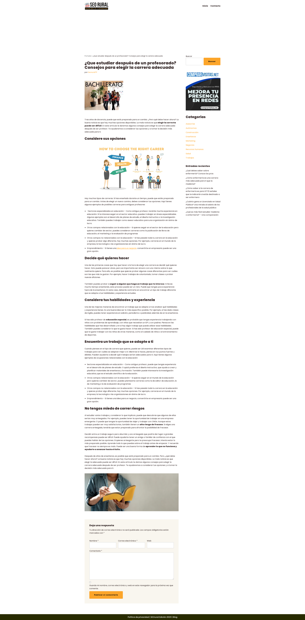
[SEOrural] (96, 6)
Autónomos (191, 128)
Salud (188, 153)
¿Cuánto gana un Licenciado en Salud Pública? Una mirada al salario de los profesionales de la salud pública (203, 204)
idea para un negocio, (126, 248)
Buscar (189, 56)
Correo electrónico (127, 540)
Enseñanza (191, 136)
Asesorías (190, 123)
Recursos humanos (194, 149)
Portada (88, 56)
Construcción (192, 132)
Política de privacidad (138, 617)
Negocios (190, 145)
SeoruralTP (92, 72)
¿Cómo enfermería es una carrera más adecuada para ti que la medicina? (202, 181)
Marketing (190, 140)
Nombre (94, 540)
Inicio (205, 6)
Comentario (95, 551)
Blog (175, 617)
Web (149, 540)
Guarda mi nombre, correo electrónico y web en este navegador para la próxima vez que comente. (131, 587)
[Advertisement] (152, 29)
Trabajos (190, 157)
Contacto (215, 6)
